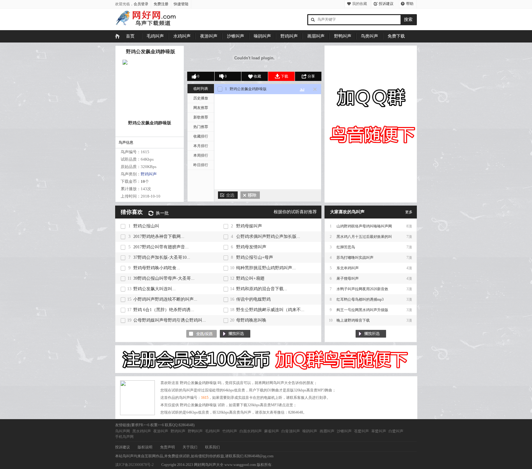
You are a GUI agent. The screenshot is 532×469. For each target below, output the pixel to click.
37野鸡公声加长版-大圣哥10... (161, 257)
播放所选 (235, 334)
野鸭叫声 (342, 36)
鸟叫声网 (122, 431)
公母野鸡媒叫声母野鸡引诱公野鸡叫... (169, 320)
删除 (250, 195)
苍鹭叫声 (361, 431)
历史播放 (200, 98)
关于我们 (190, 447)
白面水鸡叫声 (251, 431)
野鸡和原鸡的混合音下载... (261, 289)
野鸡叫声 (289, 36)
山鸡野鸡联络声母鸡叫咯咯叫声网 (364, 226)
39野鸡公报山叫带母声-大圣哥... (164, 278)
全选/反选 (201, 334)
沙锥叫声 (235, 36)
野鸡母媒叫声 (249, 226)
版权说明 (145, 447)
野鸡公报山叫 (146, 226)
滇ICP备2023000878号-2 (134, 465)
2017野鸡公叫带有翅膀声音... (161, 247)
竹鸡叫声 (229, 431)
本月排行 (200, 146)
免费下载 (396, 36)
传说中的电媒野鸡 (253, 299)
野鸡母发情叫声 (251, 247)
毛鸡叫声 (155, 36)
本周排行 (200, 155)
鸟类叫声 (369, 36)
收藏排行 (200, 136)
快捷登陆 (181, 4)
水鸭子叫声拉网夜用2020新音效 (362, 289)
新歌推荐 (200, 117)
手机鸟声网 (124, 437)
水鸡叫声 (182, 36)
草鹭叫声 (378, 431)
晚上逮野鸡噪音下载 (353, 320)
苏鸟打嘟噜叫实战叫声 (355, 257)
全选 (228, 195)
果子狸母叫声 (348, 278)
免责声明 (167, 447)
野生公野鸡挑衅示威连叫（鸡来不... (270, 309)
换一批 (162, 213)
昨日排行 (200, 165)
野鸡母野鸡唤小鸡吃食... (156, 268)
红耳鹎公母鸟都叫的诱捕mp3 (360, 299)
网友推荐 (200, 108)
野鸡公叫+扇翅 (250, 278)
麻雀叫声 (271, 431)
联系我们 (212, 447)
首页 (130, 36)
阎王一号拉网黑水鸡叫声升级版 (362, 310)
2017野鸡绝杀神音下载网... (158, 236)
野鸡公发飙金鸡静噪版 (150, 51)
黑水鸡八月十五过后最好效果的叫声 (364, 238)
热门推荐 (200, 127)
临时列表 (200, 88)
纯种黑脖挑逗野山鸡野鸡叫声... (266, 268)
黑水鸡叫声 (141, 431)
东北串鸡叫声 (348, 268)
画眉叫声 (315, 36)
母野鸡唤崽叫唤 (251, 320)
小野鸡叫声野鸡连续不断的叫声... (165, 299)
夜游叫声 (208, 36)
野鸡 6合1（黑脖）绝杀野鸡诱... (163, 309)
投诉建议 (386, 4)
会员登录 (141, 4)
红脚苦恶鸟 (346, 247)
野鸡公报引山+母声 (254, 257)
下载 (284, 76)
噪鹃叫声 (262, 36)
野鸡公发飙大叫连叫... (154, 289)
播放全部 (371, 334)
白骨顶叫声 (290, 431)
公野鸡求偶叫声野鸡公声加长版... (268, 236)
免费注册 (161, 4)
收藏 (257, 76)
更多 (409, 212)
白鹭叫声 (396, 431)
